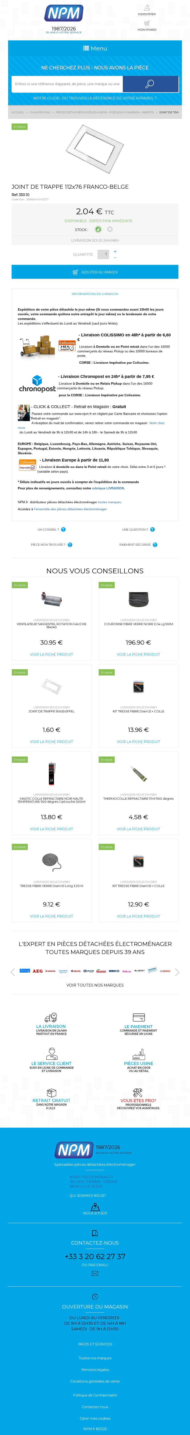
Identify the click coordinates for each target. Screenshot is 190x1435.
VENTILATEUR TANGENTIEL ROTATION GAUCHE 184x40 (51, 625)
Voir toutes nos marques (95, 985)
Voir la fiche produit (51, 655)
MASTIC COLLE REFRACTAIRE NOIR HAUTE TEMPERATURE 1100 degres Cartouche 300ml (52, 800)
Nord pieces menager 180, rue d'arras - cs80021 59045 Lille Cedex (94, 1181)
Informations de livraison (95, 294)
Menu (98, 48)
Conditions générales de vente (95, 1381)
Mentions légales (95, 1370)
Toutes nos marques (95, 1358)
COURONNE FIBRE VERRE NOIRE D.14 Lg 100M (138, 624)
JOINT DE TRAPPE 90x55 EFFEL (51, 711)
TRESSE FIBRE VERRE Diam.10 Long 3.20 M (51, 886)
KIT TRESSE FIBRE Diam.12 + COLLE (138, 711)
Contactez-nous (95, 1407)
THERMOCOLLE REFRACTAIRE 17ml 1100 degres (138, 798)
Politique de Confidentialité (95, 1395)
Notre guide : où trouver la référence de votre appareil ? (95, 98)
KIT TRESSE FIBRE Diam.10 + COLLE (139, 886)
